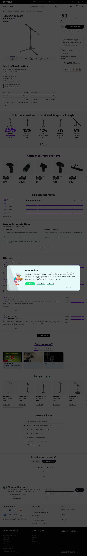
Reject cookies (41, 283)
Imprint (66, 287)
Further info (50, 283)
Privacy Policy (72, 287)
